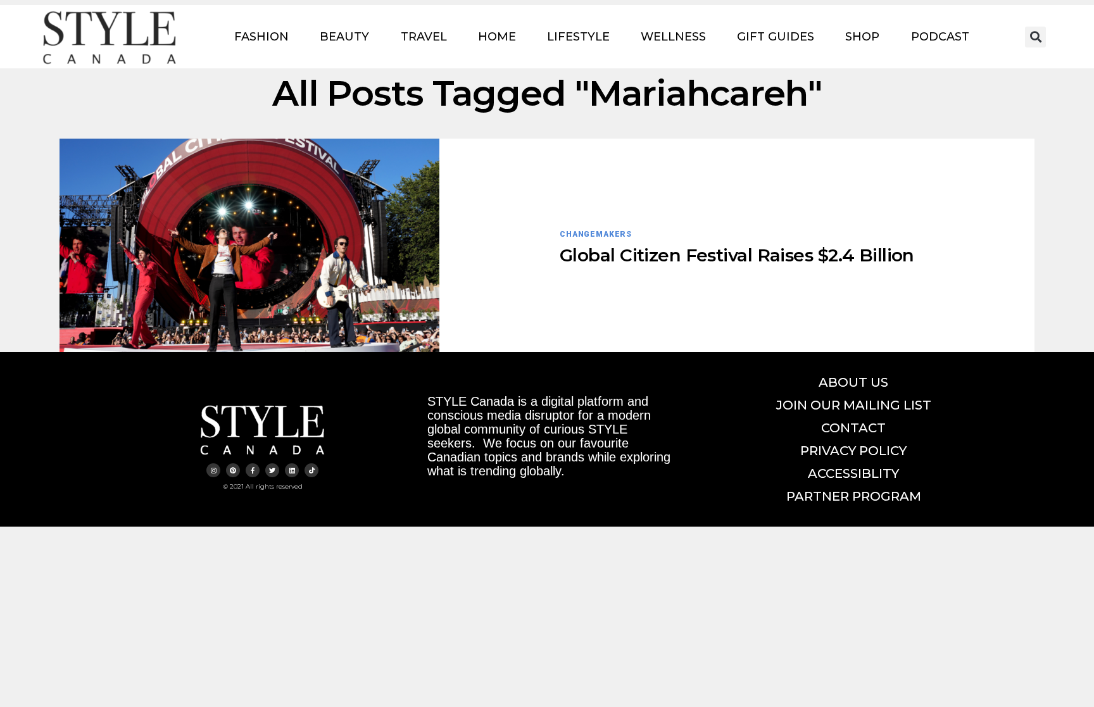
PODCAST (940, 37)
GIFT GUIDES (775, 37)
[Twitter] (272, 470)
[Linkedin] (292, 470)
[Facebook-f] (253, 470)
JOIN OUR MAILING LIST (853, 405)
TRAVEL (424, 37)
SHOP (862, 37)
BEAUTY (344, 37)
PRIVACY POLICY (853, 450)
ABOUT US (853, 382)
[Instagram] (213, 470)
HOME (497, 37)
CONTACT (853, 427)
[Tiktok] (311, 470)
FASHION (261, 37)
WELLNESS (673, 37)
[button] (1035, 37)
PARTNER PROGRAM (853, 496)
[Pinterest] (233, 470)
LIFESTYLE (578, 37)
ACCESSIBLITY (853, 473)
